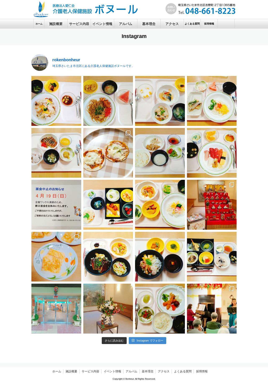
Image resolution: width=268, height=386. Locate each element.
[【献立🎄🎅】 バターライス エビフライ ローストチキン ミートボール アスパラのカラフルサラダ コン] (160, 309)
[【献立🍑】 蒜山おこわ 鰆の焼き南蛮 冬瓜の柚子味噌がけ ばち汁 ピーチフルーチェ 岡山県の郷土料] (160, 101)
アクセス (164, 371)
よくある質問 (183, 371)
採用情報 (202, 371)
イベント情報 (112, 371)
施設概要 (71, 371)
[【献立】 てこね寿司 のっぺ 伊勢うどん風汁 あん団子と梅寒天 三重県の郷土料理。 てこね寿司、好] (108, 257)
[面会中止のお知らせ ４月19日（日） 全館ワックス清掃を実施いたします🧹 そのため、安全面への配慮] (56, 205)
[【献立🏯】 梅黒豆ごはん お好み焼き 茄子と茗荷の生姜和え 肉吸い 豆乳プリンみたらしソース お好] (56, 153)
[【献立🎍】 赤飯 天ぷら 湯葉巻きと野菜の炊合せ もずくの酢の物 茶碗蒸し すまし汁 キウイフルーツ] (212, 257)
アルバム (131, 371)
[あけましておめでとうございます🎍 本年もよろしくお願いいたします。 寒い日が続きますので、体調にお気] (56, 309)
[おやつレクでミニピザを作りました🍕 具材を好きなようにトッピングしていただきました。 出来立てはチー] (108, 153)
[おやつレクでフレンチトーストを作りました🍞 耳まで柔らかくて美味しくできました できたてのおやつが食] (56, 257)
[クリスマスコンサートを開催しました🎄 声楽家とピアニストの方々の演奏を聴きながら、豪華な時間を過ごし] (212, 309)
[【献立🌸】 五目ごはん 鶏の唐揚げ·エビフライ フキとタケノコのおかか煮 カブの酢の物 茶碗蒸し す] (108, 205)
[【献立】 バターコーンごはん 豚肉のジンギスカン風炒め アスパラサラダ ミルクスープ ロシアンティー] (160, 153)
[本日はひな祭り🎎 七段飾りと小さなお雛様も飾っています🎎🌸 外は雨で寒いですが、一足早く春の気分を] (212, 205)
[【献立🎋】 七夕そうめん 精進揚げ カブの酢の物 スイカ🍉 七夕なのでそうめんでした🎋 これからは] (212, 101)
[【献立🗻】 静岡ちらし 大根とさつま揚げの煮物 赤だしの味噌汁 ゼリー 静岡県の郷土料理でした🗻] (160, 257)
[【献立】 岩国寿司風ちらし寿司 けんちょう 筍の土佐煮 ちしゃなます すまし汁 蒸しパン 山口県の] (160, 205)
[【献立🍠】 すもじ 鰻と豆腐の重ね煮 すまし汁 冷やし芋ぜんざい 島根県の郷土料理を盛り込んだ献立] (56, 101)
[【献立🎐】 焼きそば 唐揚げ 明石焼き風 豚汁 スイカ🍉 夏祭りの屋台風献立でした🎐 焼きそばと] (108, 101)
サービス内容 (90, 371)
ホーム (56, 371)
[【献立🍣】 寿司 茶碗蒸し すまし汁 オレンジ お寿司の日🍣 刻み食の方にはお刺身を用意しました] (212, 153)
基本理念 (147, 371)
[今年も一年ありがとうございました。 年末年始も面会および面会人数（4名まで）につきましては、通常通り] (108, 309)
